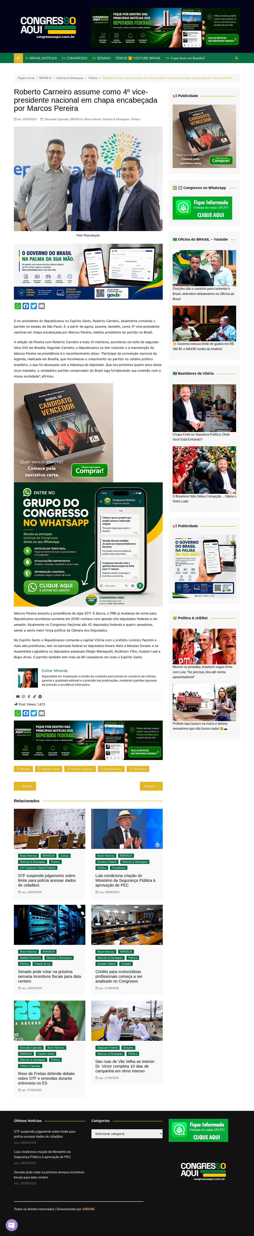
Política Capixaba (30, 1065)
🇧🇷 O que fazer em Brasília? (185, 58)
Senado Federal (106, 963)
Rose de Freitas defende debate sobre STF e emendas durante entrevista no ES (46, 1078)
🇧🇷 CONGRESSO (74, 58)
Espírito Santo (46, 1053)
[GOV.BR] (204, 566)
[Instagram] (23, 697)
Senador (126, 963)
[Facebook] (29, 697)
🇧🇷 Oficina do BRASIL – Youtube (200, 239)
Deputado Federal (107, 1047)
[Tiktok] (34, 697)
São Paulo (139, 769)
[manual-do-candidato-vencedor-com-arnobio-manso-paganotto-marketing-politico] (63, 432)
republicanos (113, 769)
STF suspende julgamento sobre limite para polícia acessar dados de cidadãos (47, 880)
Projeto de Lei (42, 963)
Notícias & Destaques (116, 119)
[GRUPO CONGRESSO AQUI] (88, 544)
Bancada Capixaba (57, 119)
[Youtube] (18, 697)
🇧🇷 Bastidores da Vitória (193, 373)
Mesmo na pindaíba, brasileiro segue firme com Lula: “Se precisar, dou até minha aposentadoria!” (202, 672)
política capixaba (82, 769)
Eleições (128, 1047)
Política (135, 119)
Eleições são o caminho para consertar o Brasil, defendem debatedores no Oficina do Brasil (203, 293)
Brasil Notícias (28, 855)
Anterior (27, 786)
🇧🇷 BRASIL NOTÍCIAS (41, 58)
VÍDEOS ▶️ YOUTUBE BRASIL (138, 58)
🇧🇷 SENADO (101, 58)
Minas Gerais (92, 119)
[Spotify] (40, 697)
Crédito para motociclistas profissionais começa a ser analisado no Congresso (118, 976)
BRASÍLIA (76, 119)
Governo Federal (106, 861)
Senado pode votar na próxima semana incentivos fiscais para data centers (49, 976)
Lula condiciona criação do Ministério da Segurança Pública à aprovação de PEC (125, 880)
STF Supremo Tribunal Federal (37, 867)
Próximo (149, 786)
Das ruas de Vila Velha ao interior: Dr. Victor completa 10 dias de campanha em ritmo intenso (125, 1066)
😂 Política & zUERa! (190, 618)
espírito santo (50, 769)
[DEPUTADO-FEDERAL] (165, 27)
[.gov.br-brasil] (88, 271)
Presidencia (118, 867)
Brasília (25, 769)
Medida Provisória (30, 957)
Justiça (64, 855)
